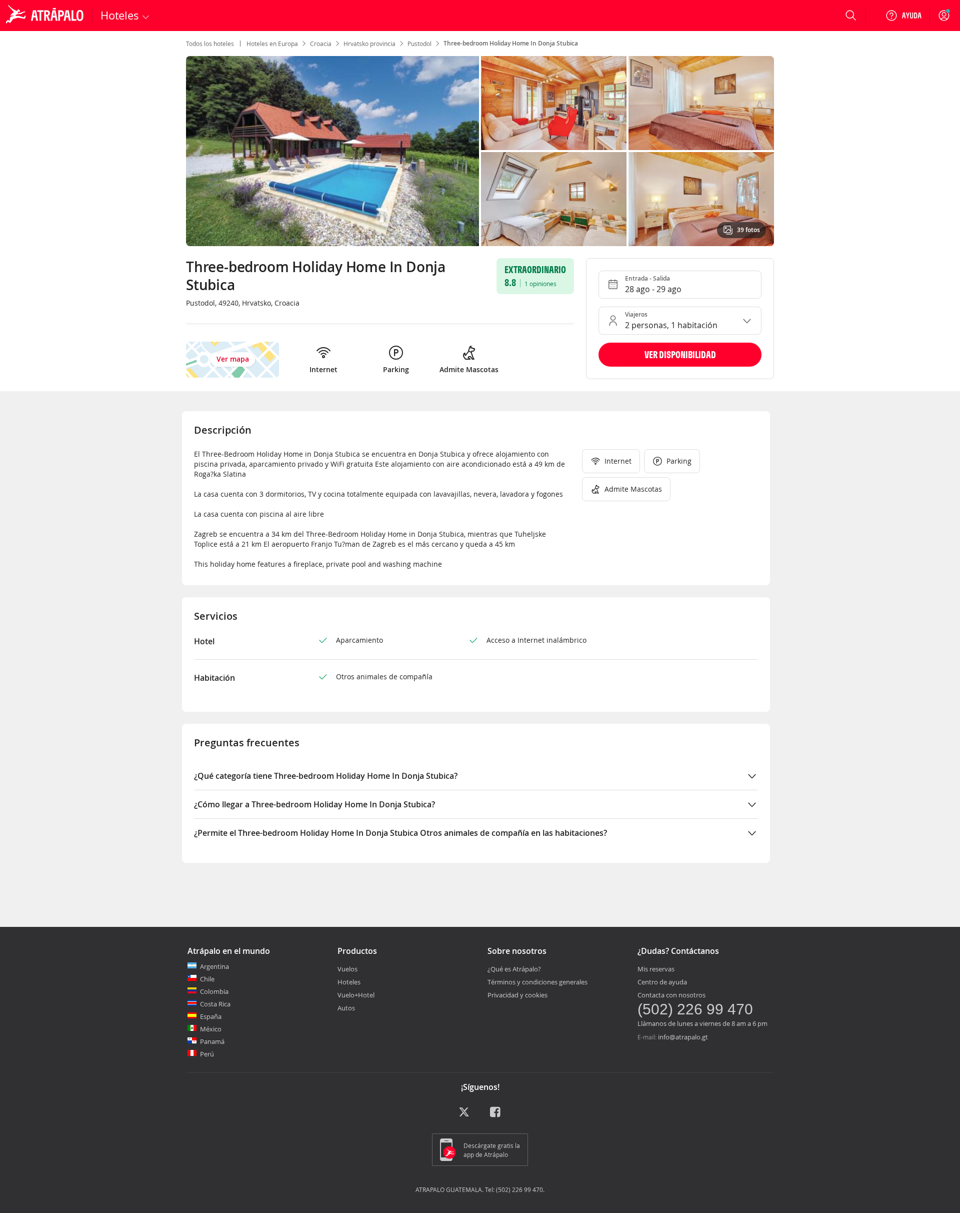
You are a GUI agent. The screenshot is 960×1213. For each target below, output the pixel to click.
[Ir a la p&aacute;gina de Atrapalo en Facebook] (496, 1115)
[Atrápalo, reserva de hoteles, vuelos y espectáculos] (46, 15)
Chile (207, 978)
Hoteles (349, 981)
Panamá (212, 1041)
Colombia (214, 991)
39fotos (748, 230)
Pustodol (420, 44)
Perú (207, 1053)
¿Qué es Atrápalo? (514, 968)
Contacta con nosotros (672, 994)
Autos (346, 1007)
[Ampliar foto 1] (553, 103)
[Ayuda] (904, 16)
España (211, 1016)
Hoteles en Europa (272, 44)
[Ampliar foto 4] (701, 199)
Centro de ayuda (662, 981)
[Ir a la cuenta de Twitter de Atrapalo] (464, 1115)
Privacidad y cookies (518, 994)
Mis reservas (656, 968)
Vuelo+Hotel (356, 994)
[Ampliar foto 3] (553, 199)
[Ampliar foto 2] (701, 103)
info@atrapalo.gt (683, 1036)
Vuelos (348, 968)
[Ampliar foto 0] (332, 151)
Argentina (214, 966)
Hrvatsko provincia (370, 44)
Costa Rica (215, 1003)
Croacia (321, 44)
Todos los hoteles (210, 44)
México (211, 1028)
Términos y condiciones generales (538, 981)
